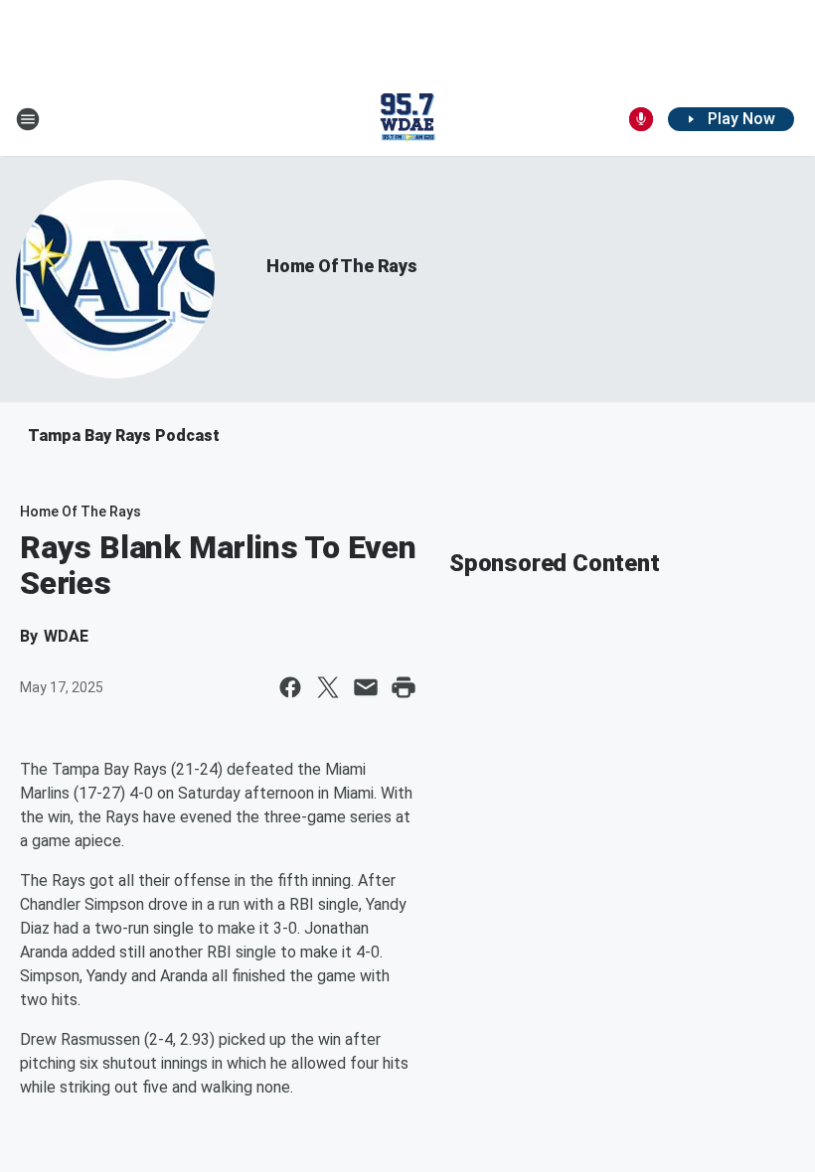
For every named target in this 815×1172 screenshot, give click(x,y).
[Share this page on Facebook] (290, 687)
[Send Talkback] (641, 119)
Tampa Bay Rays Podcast (124, 435)
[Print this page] (403, 687)
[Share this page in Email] (366, 687)
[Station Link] (407, 119)
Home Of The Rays (341, 265)
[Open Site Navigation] (28, 119)
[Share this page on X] (328, 687)
